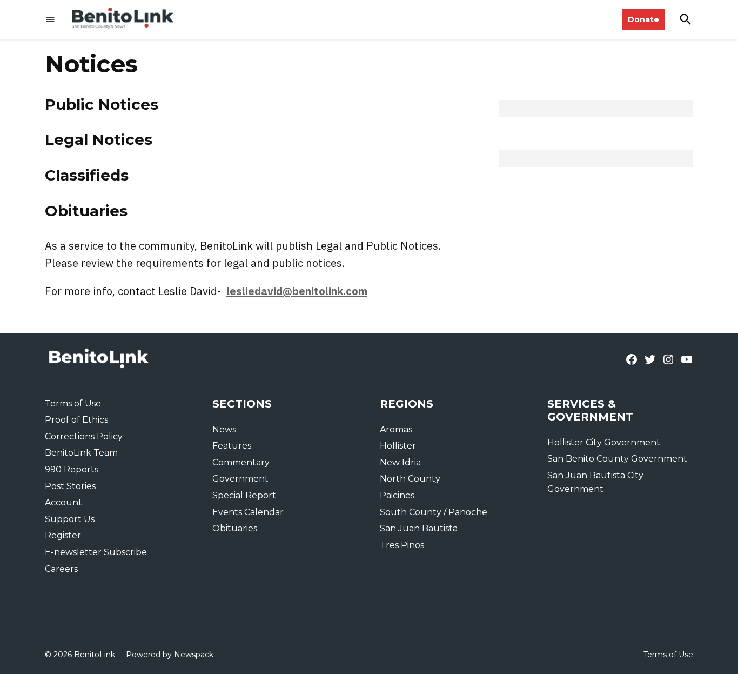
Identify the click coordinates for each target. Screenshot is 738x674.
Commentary (241, 462)
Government (240, 478)
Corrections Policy (84, 436)
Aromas (396, 429)
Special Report (244, 495)
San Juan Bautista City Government (595, 482)
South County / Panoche (433, 512)
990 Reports (71, 469)
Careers (61, 569)
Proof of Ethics (76, 420)
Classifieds (87, 175)
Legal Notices (98, 139)
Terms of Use (73, 403)
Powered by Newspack (169, 654)
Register (63, 535)
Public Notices (101, 104)
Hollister (398, 446)
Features (231, 446)
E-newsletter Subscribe (96, 552)
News (224, 429)
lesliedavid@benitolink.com (296, 291)
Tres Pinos (402, 545)
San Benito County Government (617, 458)
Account (63, 502)
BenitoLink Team (81, 453)
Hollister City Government (603, 442)
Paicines (397, 495)
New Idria (400, 462)
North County (410, 478)
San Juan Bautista (419, 528)
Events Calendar (248, 512)
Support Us (70, 519)
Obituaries (86, 211)
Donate (643, 19)
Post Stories (70, 486)
